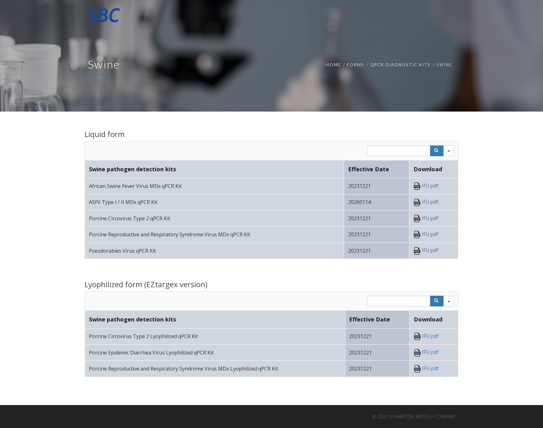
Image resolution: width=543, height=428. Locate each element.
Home (333, 64)
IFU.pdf (429, 185)
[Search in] (448, 150)
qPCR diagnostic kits (400, 64)
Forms (355, 64)
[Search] (436, 150)
